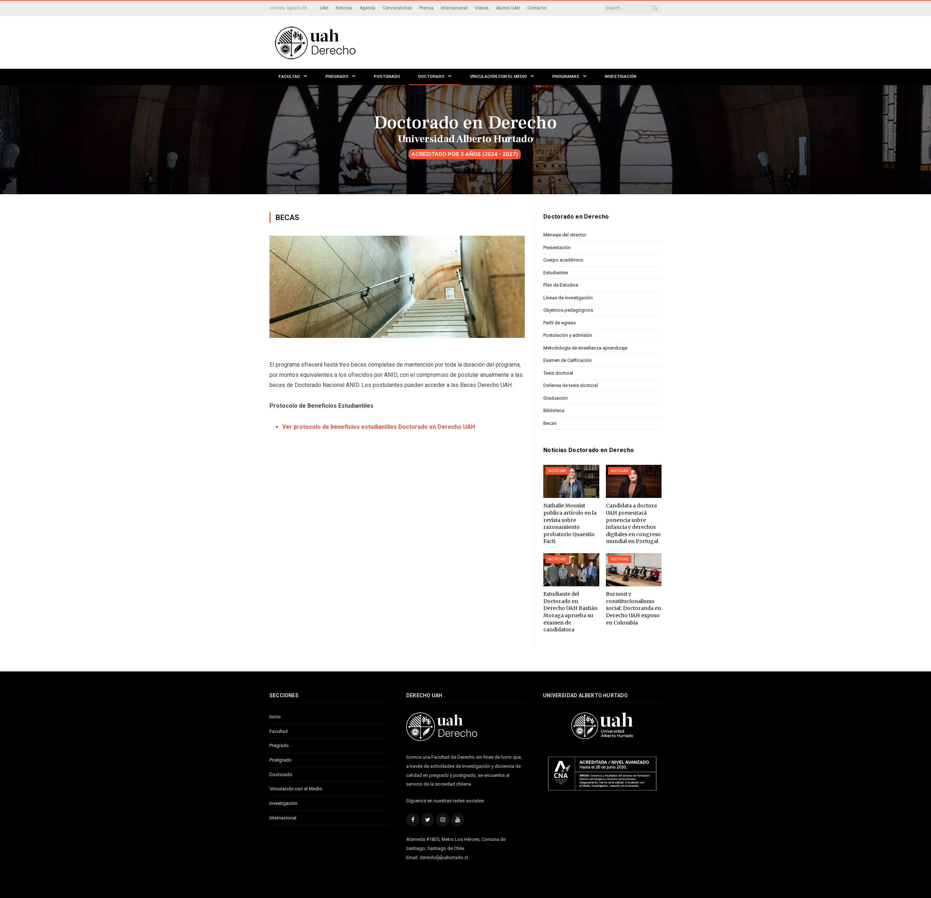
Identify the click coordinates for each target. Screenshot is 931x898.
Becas (549, 423)
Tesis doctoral (558, 373)
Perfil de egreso (559, 323)
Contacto (536, 8)
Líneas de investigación (568, 297)
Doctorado (431, 76)
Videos (482, 8)
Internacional (454, 8)
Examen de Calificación (567, 360)
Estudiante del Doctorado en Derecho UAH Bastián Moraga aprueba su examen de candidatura (570, 612)
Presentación (557, 247)
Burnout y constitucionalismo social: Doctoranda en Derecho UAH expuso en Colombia (633, 608)
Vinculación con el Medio (498, 76)
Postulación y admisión (567, 335)
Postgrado (387, 76)
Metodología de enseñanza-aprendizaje (585, 348)
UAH (324, 8)
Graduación (555, 398)
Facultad (289, 76)
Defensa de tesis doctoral (570, 385)
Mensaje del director (564, 235)
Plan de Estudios (560, 285)
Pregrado (336, 76)
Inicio (275, 716)
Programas (565, 76)
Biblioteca (553, 410)
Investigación (620, 76)
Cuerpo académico (563, 260)
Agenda (367, 8)
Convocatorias (397, 8)
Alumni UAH (508, 8)
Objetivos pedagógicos (568, 310)
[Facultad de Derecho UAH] (344, 42)
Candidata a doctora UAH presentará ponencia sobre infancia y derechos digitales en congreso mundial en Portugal (633, 523)
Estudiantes (555, 272)
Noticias (344, 8)
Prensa (426, 8)
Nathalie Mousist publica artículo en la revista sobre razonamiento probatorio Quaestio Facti (569, 523)
